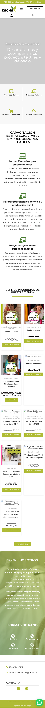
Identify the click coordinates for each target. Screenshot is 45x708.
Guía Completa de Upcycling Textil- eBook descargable (11, 514)
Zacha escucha (11, 332)
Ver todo (11, 329)
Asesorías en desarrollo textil (11, 327)
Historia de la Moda (34, 364)
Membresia (30, 327)
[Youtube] (26, 688)
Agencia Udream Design (22, 706)
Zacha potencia (33, 330)
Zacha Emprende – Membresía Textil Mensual (11, 383)
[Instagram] (18, 688)
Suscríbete (11, 399)
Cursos (8, 468)
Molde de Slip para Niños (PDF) (34, 422)
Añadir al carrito (11, 345)
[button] (21, 9)
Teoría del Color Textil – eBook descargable (33, 456)
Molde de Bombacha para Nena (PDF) (11, 422)
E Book (30, 360)
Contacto (13, 682)
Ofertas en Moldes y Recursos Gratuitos (10, 417)
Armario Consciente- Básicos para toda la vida (11, 474)
